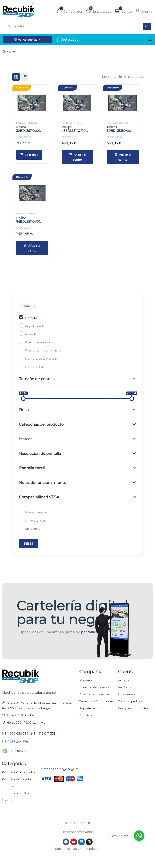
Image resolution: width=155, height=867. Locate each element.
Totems (7, 786)
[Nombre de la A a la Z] (21, 358)
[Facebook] (66, 841)
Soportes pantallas (15, 793)
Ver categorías (27, 39)
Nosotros (85, 680)
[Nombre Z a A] (21, 366)
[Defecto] (21, 317)
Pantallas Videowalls (16, 779)
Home (10, 51)
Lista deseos (127, 694)
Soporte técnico (91, 708)
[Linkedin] (81, 841)
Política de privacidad (94, 694)
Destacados (69, 39)
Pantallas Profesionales (18, 772)
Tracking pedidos (130, 701)
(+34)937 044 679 (15, 742)
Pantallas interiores (26, 122)
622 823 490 (20, 751)
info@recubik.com (28, 715)
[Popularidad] (21, 325)
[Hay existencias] (21, 512)
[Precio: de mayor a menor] (21, 350)
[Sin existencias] (21, 520)
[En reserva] (21, 528)
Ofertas (7, 800)
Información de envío (94, 687)
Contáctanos (88, 715)
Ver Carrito (125, 687)
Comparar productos (133, 708)
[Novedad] (21, 333)
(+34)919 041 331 (43, 733)
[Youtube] (73, 841)
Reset (28, 543)
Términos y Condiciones (96, 701)
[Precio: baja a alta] (21, 342)
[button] (77, 157)
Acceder (124, 680)
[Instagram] (89, 841)
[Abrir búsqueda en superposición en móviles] (77, 26)
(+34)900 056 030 (15, 733)
